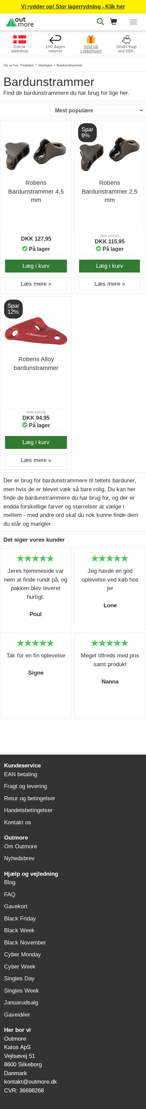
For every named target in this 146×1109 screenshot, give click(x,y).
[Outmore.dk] (19, 21)
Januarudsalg (21, 1002)
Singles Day (19, 978)
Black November (25, 942)
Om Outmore (20, 846)
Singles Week (21, 990)
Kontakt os (17, 822)
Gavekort (16, 906)
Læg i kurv (36, 266)
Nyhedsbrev (19, 858)
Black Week (19, 930)
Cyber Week (20, 966)
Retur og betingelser (29, 798)
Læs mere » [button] (36, 284)
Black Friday (20, 918)
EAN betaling (20, 774)
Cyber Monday (22, 954)
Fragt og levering (25, 786)
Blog (9, 882)
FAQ (9, 894)
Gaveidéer (17, 1015)
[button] (115, 22)
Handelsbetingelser (28, 810)
